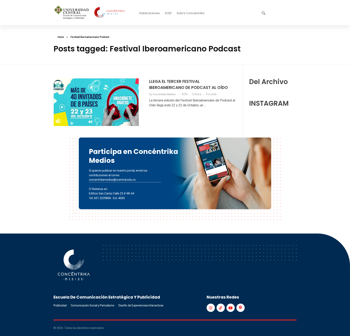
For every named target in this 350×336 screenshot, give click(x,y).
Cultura (196, 94)
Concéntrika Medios (164, 94)
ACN (184, 94)
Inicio (61, 37)
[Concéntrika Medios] (90, 13)
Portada (211, 94)
